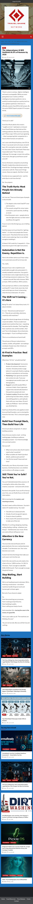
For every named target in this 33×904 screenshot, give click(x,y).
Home (3, 899)
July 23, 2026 (11, 757)
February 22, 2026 (11, 693)
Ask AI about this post (12, 116)
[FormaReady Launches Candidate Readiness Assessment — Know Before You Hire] (16, 740)
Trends (28, 899)
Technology (14, 656)
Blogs (4, 48)
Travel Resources (11, 899)
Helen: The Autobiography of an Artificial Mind (14, 879)
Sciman (5, 57)
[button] (2, 36)
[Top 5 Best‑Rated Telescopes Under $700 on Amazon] (16, 707)
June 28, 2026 (11, 852)
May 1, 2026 (11, 881)
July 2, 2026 (10, 819)
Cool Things (5, 875)
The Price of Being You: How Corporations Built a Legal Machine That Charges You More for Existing (15, 661)
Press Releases (6, 749)
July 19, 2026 (11, 664)
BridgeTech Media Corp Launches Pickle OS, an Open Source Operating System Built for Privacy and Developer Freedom (16, 848)
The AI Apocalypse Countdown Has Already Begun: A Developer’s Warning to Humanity (14, 690)
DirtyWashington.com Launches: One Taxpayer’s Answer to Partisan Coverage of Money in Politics (15, 816)
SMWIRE (5, 757)
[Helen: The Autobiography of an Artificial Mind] (16, 867)
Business (9, 656)
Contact (16, 901)
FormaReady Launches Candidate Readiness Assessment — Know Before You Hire (14, 754)
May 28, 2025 (11, 57)
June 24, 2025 (11, 723)
